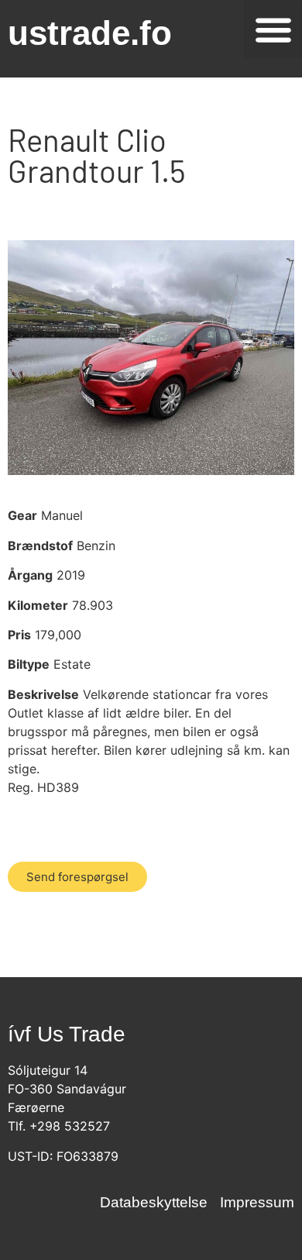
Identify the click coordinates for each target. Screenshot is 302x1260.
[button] (273, 29)
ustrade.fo (90, 33)
